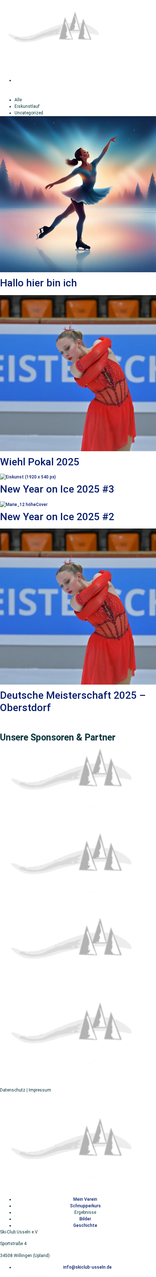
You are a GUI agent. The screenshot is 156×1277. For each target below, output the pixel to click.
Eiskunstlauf (27, 106)
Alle (18, 99)
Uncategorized (29, 112)
